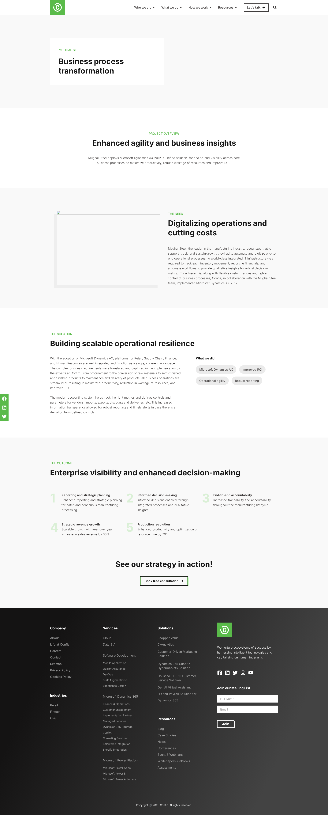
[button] (275, 7)
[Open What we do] (180, 7)
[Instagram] (242, 672)
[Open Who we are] (153, 7)
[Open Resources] (235, 7)
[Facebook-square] (219, 672)
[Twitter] (235, 672)
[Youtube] (250, 672)
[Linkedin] (227, 672)
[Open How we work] (210, 7)
